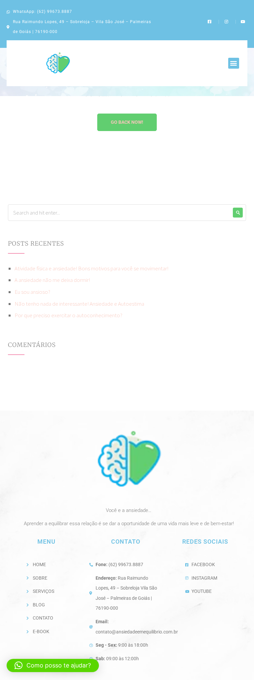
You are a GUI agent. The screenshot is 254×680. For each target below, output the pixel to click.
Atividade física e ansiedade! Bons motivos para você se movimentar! (91, 268)
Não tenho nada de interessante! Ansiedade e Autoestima (79, 303)
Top (238, 664)
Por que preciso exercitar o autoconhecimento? (68, 315)
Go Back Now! (127, 122)
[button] (233, 63)
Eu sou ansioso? (32, 291)
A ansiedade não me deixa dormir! (52, 280)
